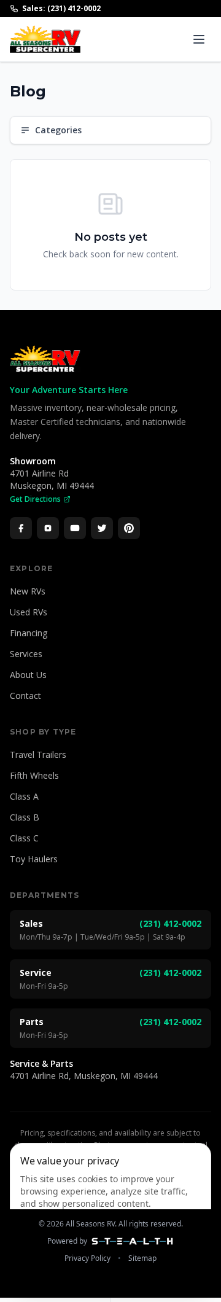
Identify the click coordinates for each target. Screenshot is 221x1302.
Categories (58, 130)
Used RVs (28, 612)
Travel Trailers (38, 754)
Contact (25, 695)
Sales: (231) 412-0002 (61, 9)
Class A (24, 796)
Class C (24, 838)
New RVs (27, 591)
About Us (28, 674)
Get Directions (35, 499)
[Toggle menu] (199, 39)
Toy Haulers (34, 859)
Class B (24, 817)
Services (26, 654)
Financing (28, 633)
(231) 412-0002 (170, 923)
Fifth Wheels (34, 775)
